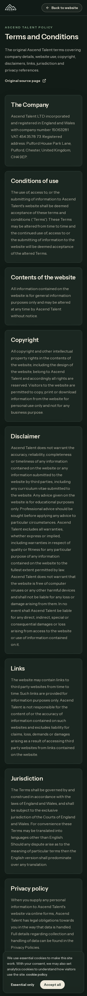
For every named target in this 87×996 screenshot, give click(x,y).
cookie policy (36, 974)
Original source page (22, 81)
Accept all (52, 984)
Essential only (22, 984)
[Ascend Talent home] (10, 8)
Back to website (64, 8)
